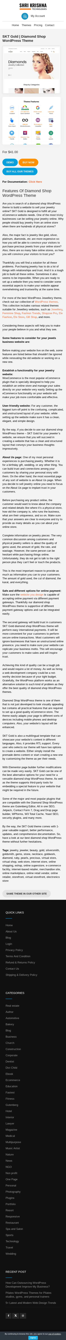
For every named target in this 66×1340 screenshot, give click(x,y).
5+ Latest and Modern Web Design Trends (31, 1302)
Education (11, 1086)
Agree (33, 1338)
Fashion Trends (31, 313)
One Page (11, 1179)
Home (15, 25)
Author (9, 1011)
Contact (49, 25)
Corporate (11, 1055)
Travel (9, 1247)
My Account (38, 15)
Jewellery (56, 309)
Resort (10, 1210)
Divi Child (11, 1067)
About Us (11, 931)
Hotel (9, 1111)
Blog (8, 937)
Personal (11, 1185)
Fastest (10, 1092)
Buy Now (28, 162)
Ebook (9, 1073)
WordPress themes (46, 301)
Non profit (11, 1173)
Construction (13, 1049)
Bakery (10, 1024)
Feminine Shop (11, 313)
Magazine (11, 1129)
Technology (12, 1241)
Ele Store (19, 317)
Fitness (10, 1098)
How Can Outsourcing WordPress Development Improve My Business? (28, 1284)
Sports (9, 1235)
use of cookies (54, 1334)
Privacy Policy (14, 950)
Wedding (11, 1253)
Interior (10, 1117)
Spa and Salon (14, 1228)
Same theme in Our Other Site (26, 893)
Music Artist (13, 1148)
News (9, 1160)
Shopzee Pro (49, 313)
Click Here (35, 181)
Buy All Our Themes (19, 171)
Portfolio (11, 1204)
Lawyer (10, 1123)
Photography (13, 1191)
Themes (26, 25)
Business (11, 1036)
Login (9, 943)
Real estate (12, 1005)
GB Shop (31, 317)
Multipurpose (13, 1142)
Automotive (12, 1018)
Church (10, 1042)
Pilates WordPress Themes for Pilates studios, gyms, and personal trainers (28, 1294)
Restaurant (12, 1222)
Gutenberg (12, 1104)
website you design (31, 594)
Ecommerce (13, 1080)
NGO (9, 1166)
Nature (10, 1154)
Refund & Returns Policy (20, 962)
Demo (10, 162)
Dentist (10, 1061)
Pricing (38, 25)
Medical (10, 1135)
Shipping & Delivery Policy (21, 974)
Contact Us (12, 968)
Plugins (10, 1197)
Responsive (13, 1216)
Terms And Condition (18, 956)
